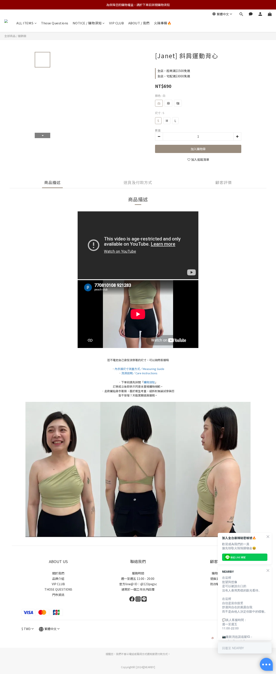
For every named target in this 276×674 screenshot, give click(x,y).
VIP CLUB (116, 23)
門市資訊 (58, 595)
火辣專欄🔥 (163, 23)
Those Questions (54, 23)
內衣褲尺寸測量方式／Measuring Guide (139, 369)
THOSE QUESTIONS (58, 589)
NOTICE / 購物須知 (87, 23)
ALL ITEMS (25, 23)
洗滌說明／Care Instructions (139, 373)
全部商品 (10, 36)
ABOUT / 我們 (139, 23)
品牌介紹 (58, 578)
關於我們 (58, 573)
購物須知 (149, 382)
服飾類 (22, 36)
